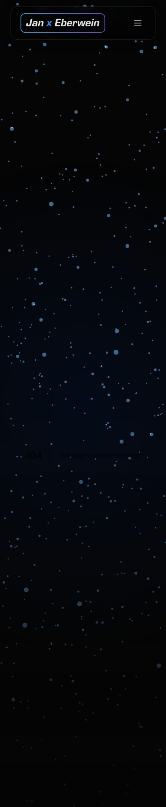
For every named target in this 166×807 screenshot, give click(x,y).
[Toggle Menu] (138, 23)
